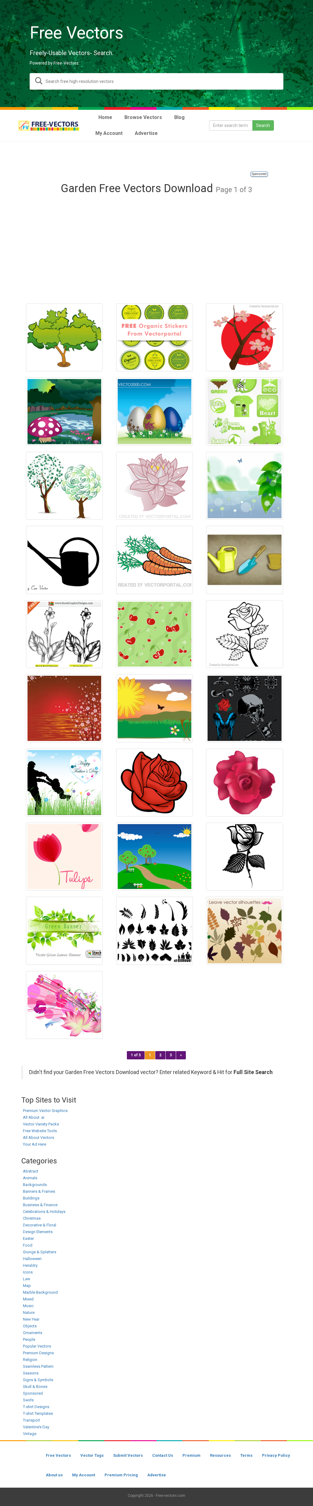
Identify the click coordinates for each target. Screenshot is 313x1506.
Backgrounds (35, 1184)
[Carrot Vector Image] (154, 560)
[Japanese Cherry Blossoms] (64, 708)
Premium (191, 1455)
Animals (30, 1178)
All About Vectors (38, 1137)
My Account (83, 1475)
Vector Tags (92, 1455)
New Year (31, 1319)
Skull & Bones (35, 1386)
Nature (29, 1312)
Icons (28, 1272)
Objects (30, 1326)
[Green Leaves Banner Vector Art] (64, 931)
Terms (246, 1455)
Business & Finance (40, 1205)
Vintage (29, 1433)
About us (54, 1475)
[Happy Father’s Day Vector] (64, 782)
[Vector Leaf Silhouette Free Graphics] (154, 931)
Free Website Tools (40, 1131)
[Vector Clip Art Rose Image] (244, 857)
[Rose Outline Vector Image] (244, 634)
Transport (31, 1420)
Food (27, 1245)
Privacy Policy (276, 1455)
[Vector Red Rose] (154, 782)
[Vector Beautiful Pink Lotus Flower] (64, 1005)
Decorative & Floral (39, 1225)
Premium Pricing (121, 1475)
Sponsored (259, 174)
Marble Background (40, 1292)
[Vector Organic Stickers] (154, 337)
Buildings (31, 1198)
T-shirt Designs (36, 1406)
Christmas (32, 1218)
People (29, 1339)
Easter (28, 1238)
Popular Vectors (37, 1346)
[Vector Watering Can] (64, 560)
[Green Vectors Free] (244, 411)
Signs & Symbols (38, 1380)
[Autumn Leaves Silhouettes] (244, 931)
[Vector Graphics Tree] (64, 337)
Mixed (28, 1299)
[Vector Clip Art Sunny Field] (154, 708)
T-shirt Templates (38, 1413)
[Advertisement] (156, 156)
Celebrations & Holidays (44, 1211)
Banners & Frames (39, 1191)
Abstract (30, 1171)
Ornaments (32, 1332)
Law (26, 1279)
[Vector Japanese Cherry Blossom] (244, 337)
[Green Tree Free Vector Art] (64, 486)
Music (28, 1305)
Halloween (32, 1258)
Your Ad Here (34, 1144)
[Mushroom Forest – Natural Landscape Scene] (64, 411)
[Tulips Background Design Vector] (64, 857)
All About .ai (33, 1117)
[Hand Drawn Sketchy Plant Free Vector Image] (64, 634)
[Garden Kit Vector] (244, 560)
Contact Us (162, 1455)
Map (27, 1285)
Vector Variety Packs (41, 1124)
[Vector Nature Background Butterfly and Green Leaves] (244, 486)
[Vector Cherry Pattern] (154, 634)
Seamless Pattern (38, 1366)
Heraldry (30, 1265)
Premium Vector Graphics (45, 1110)
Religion (30, 1359)
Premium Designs (38, 1353)
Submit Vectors (128, 1455)
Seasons (31, 1373)
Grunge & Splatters (39, 1252)
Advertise (156, 1475)
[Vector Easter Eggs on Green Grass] (154, 411)
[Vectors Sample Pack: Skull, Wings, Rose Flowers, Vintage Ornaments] (244, 708)
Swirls (28, 1400)
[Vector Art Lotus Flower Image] (154, 486)
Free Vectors (58, 1455)
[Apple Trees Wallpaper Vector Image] (154, 857)
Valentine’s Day (36, 1427)
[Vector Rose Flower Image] (244, 782)
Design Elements (38, 1231)
